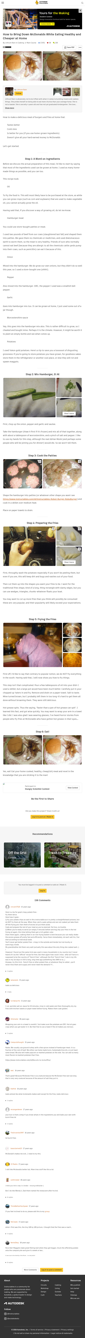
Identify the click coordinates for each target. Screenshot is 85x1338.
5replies (10, 1033)
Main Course (31, 43)
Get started (74, 1288)
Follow (18, 93)
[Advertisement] (42, 19)
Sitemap (73, 1295)
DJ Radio (14, 1164)
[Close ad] (80, 11)
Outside (58, 1291)
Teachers (58, 1295)
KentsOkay (15, 1243)
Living (57, 1288)
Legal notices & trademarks (61, 1333)
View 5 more (69, 413)
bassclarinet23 (16, 1148)
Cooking (21, 43)
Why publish (75, 1285)
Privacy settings (67, 1330)
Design (43, 1291)
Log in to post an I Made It (42, 817)
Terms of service (36, 1330)
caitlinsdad (15, 1180)
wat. (12, 1071)
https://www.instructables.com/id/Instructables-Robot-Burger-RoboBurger (40, 499)
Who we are (74, 1298)
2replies (10, 971)
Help (72, 1291)
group (47, 1211)
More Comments (30, 1270)
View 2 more (69, 562)
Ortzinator (14, 1019)
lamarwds (14, 980)
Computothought (17, 1042)
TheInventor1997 (17, 1133)
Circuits (44, 1285)
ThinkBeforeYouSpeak (19, 1206)
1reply (9, 992)
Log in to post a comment (52, 1270)
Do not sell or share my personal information (31, 1333)
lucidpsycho (15, 1001)
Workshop (45, 1288)
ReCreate (14, 1222)
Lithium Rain (10, 43)
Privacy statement (52, 1330)
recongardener (16, 1109)
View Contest (73, 788)
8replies (10, 1197)
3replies (10, 1101)
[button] (2, 3)
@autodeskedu (13, 1318)
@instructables (13, 1314)
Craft (42, 1295)
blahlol (13, 1089)
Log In (42, 890)
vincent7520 (15, 907)
